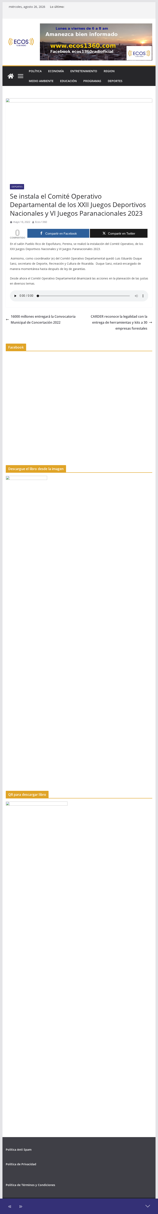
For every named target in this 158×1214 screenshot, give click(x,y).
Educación (68, 81)
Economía (56, 71)
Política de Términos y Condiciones (30, 1185)
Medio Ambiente (41, 81)
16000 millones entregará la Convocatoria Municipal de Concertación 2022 (43, 319)
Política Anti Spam (18, 1149)
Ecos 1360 (41, 222)
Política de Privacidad (21, 1164)
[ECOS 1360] (11, 76)
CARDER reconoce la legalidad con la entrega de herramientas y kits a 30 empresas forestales (119, 322)
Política (35, 71)
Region (109, 71)
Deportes (115, 81)
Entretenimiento (83, 71)
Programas (92, 81)
